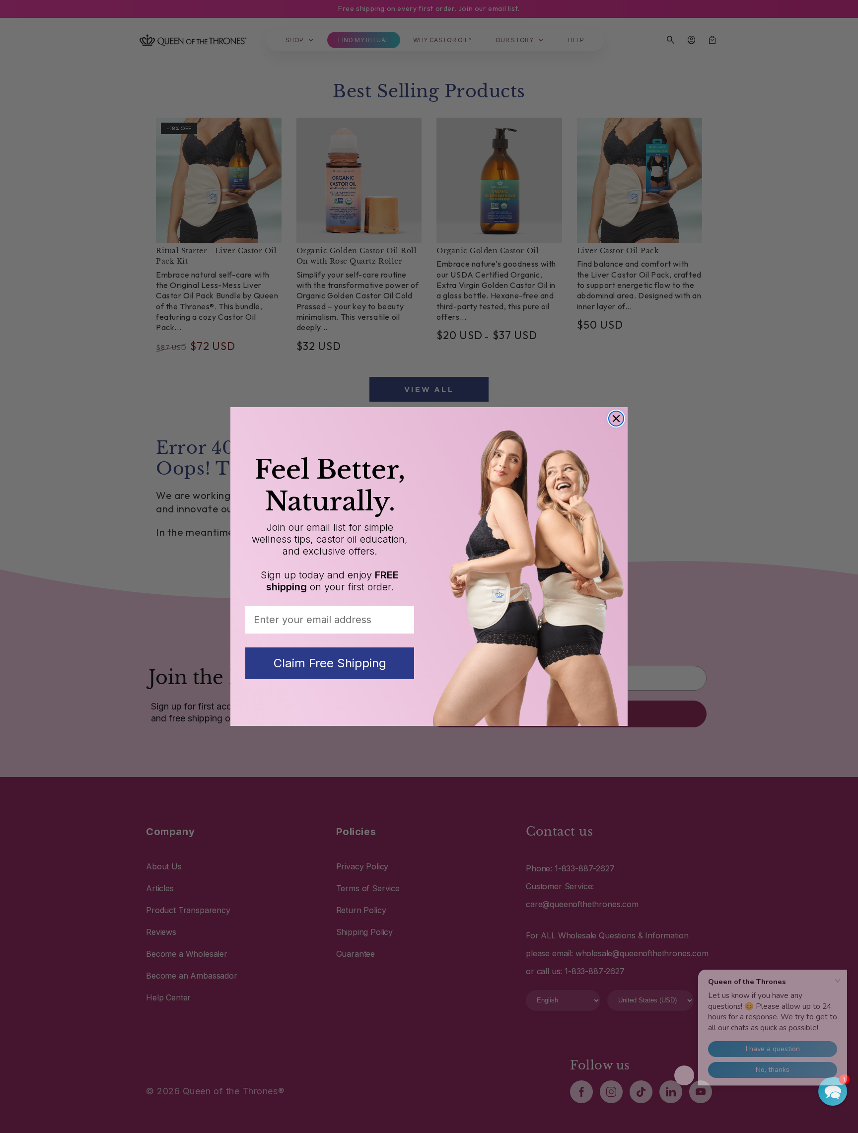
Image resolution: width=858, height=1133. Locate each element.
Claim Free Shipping (330, 663)
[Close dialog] (616, 418)
